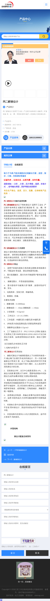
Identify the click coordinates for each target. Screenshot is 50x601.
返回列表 (10, 455)
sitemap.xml (39, 595)
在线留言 (19, 165)
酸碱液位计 (18, 459)
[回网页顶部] (46, 243)
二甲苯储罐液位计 (20, 450)
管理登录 (29, 595)
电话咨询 (46, 251)
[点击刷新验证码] (28, 541)
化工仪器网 (19, 595)
